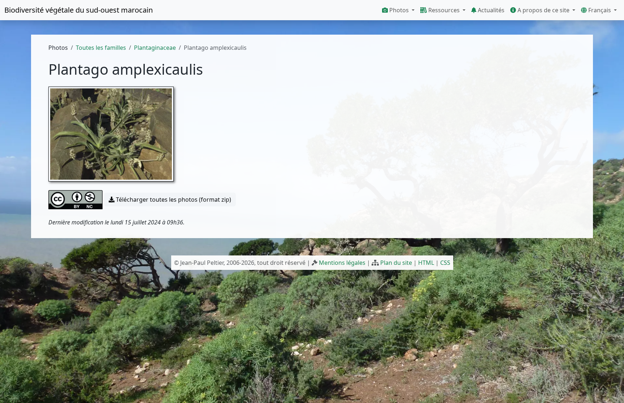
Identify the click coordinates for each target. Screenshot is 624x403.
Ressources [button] (444, 10)
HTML (426, 263)
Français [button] (599, 10)
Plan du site (396, 263)
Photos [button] (399, 10)
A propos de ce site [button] (543, 10)
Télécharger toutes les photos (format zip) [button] (172, 199)
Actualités (490, 10)
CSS (445, 263)
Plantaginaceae (155, 48)
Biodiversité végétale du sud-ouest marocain (78, 10)
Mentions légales (342, 263)
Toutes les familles (101, 48)
